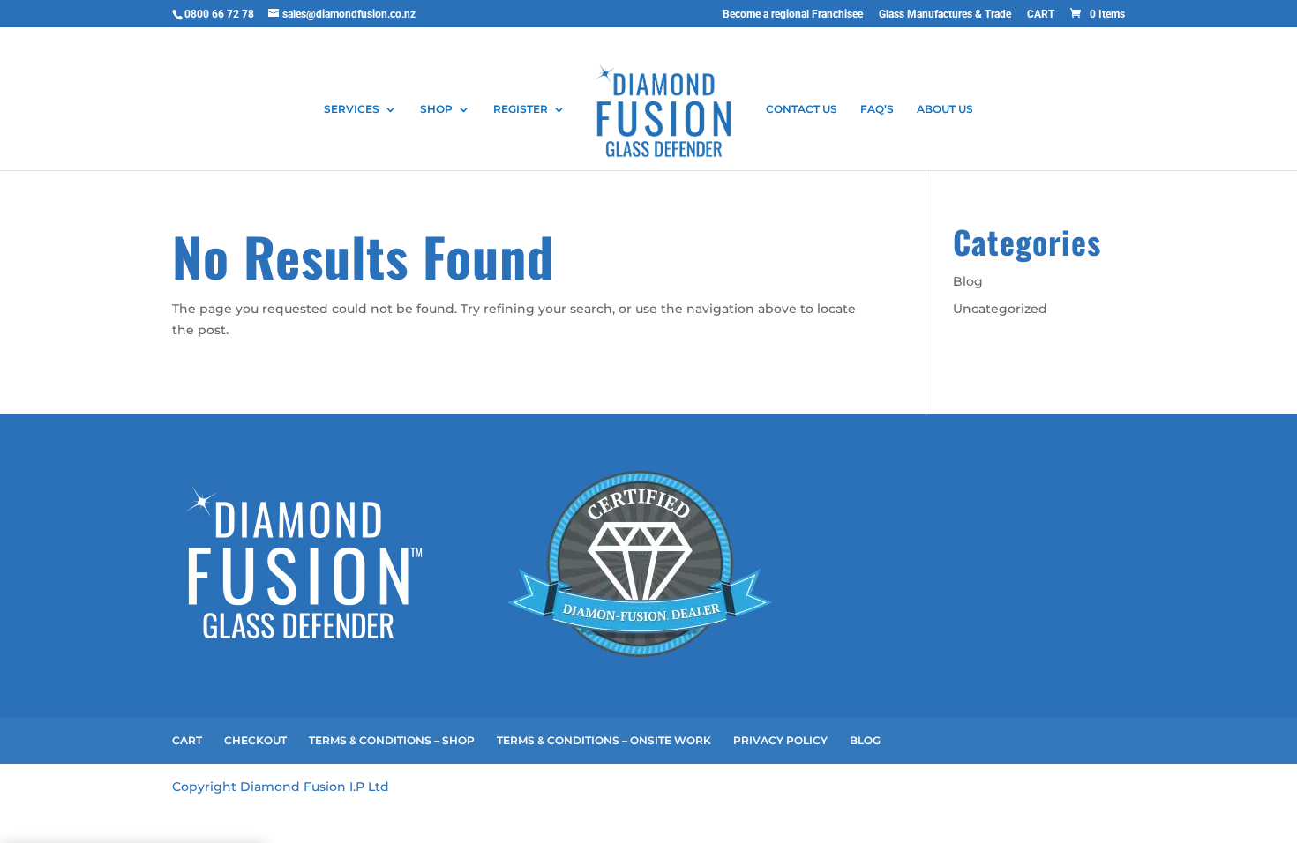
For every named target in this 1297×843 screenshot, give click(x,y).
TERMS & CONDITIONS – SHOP (392, 740)
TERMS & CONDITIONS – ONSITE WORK (604, 740)
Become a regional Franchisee (793, 14)
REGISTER (520, 109)
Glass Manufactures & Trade (945, 14)
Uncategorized (1000, 309)
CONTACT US (801, 109)
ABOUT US (945, 109)
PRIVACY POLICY (780, 740)
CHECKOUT (255, 740)
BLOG (865, 740)
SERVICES (351, 109)
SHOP (436, 109)
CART (1040, 14)
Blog (968, 281)
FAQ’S (877, 109)
